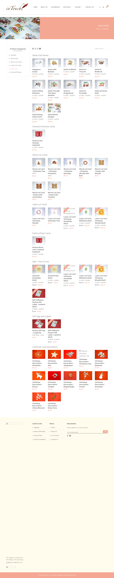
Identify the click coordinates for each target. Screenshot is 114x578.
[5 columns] (40, 48)
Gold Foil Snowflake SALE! (36, 278)
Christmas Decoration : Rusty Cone (53, 406)
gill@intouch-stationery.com (14, 562)
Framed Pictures (16, 72)
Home (35, 7)
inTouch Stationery (58, 575)
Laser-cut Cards (16, 65)
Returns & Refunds (39, 431)
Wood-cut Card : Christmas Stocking (70, 171)
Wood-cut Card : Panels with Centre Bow (38, 195)
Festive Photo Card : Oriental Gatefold (38, 249)
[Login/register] (103, 7)
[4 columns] (37, 48)
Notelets (13, 55)
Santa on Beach (70, 69)
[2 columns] (33, 48)
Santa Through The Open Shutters (54, 93)
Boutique (66, 7)
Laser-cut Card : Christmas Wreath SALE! (101, 221)
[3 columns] (35, 48)
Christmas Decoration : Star (53, 363)
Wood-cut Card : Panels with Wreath (101, 171)
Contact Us (90, 7)
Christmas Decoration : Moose (37, 384)
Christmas (14, 69)
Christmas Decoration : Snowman (100, 384)
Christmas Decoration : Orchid (84, 384)
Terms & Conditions (40, 439)
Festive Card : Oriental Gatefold (37, 143)
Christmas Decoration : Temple (53, 384)
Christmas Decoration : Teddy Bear (68, 363)
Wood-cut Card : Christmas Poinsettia (54, 171)
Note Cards (14, 58)
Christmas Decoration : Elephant (100, 363)
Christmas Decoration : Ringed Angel (69, 384)
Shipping (36, 427)
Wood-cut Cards (16, 62)
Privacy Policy (38, 435)
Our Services (55, 7)
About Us (44, 7)
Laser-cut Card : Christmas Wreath (38, 221)
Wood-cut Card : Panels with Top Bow (54, 195)
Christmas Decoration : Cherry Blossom (38, 406)
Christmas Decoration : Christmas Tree (85, 361)
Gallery (78, 7)
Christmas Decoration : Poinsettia (37, 363)
